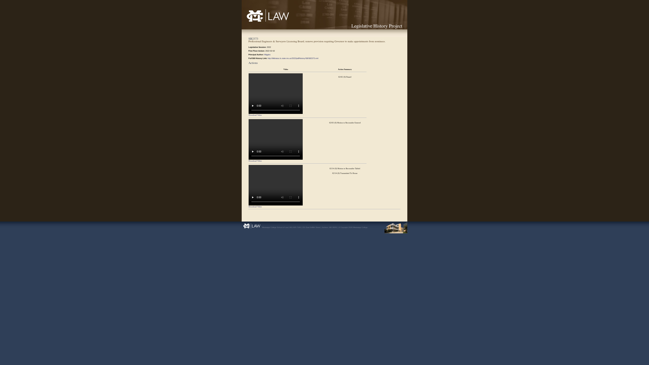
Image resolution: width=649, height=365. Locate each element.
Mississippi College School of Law (260, 21)
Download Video (255, 115)
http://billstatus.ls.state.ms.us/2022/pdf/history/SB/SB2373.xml (293, 58)
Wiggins (267, 55)
